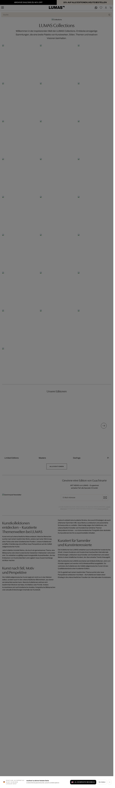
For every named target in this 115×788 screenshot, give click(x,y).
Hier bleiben (102, 782)
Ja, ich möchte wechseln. (84, 782)
